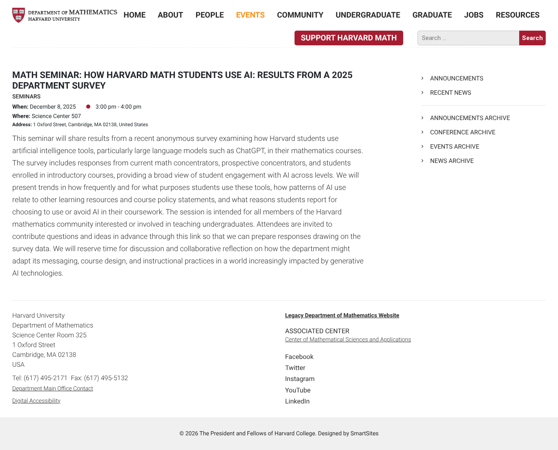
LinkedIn (297, 401)
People (210, 15)
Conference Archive (463, 132)
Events (250, 15)
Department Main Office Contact (52, 388)
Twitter (295, 368)
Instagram (300, 379)
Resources (518, 15)
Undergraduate (368, 15)
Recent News (450, 92)
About (170, 15)
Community (300, 15)
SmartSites (364, 433)
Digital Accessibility (36, 401)
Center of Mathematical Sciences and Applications (348, 339)
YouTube (297, 390)
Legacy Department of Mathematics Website (342, 315)
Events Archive (454, 146)
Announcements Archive (470, 118)
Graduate (432, 15)
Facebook (299, 357)
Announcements (456, 78)
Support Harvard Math (349, 37)
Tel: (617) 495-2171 (39, 378)
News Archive (452, 161)
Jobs (474, 15)
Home (135, 15)
